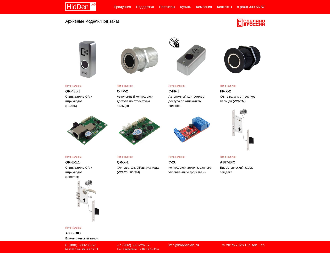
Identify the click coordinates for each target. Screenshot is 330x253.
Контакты (224, 7)
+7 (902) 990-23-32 (133, 245)
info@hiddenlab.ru (183, 245)
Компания (204, 7)
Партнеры (167, 7)
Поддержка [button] (145, 7)
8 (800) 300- (75, 245)
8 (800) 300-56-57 (251, 7)
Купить (185, 7)
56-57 (91, 245)
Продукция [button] (122, 7)
